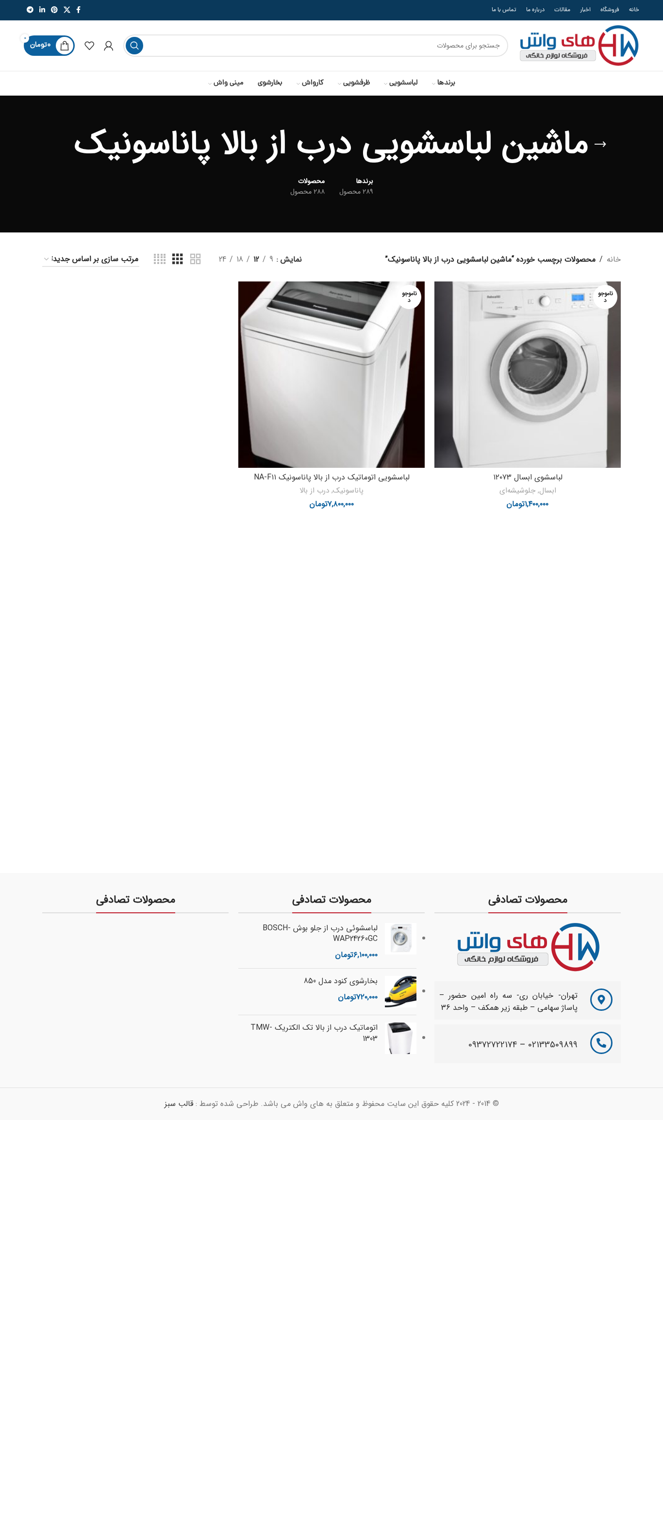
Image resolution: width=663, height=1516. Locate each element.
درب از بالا (314, 491)
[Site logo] (578, 45)
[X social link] (67, 10)
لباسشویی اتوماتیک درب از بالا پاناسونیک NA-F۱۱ (332, 477)
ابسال (547, 491)
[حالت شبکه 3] (177, 259)
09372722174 (492, 1045)
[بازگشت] (600, 144)
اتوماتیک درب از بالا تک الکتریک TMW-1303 (314, 1033)
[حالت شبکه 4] (160, 259)
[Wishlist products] (89, 45)
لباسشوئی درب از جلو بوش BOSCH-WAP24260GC (320, 934)
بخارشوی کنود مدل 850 (341, 981)
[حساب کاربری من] (108, 45)
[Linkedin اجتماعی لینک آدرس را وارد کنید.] (42, 10)
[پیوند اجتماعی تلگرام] (30, 10)
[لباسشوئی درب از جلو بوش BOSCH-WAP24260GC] (400, 942)
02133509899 (553, 1045)
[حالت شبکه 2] (195, 259)
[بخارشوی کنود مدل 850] (400, 991)
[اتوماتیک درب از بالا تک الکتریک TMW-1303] (400, 1038)
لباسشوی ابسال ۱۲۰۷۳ (528, 477)
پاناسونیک (348, 491)
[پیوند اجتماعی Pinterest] (54, 10)
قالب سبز (179, 1104)
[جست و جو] (134, 45)
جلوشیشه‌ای (517, 491)
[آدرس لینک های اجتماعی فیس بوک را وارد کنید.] (78, 10)
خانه (614, 259)
